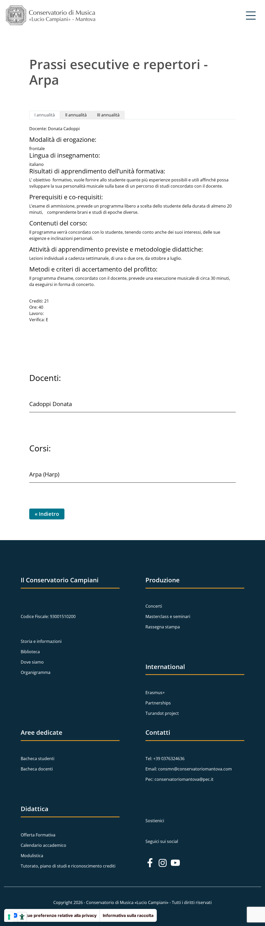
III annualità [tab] (108, 115)
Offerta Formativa (38, 835)
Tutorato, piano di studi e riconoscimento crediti (68, 866)
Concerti (153, 606)
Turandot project (162, 713)
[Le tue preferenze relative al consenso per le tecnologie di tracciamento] (9, 917)
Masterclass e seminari (167, 616)
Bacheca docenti (37, 769)
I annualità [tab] (44, 115)
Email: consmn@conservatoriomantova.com (188, 769)
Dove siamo (32, 662)
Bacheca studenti (37, 758)
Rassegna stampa (162, 627)
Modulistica (32, 855)
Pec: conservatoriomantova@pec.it (179, 779)
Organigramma (35, 672)
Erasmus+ (155, 692)
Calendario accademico (43, 845)
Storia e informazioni (41, 641)
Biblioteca (30, 652)
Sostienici (154, 821)
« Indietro (47, 513)
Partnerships (158, 703)
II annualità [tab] (76, 115)
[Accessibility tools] (22, 917)
